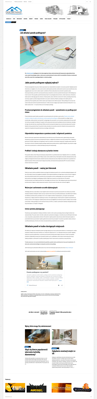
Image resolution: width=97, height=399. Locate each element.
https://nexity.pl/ (69, 247)
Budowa (25, 18)
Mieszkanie (19, 18)
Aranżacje (8, 18)
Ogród (41, 18)
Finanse (36, 18)
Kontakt (29, 1)
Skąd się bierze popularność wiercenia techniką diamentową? (36, 352)
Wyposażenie (62, 18)
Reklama (25, 1)
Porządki (55, 18)
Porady (68, 18)
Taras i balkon (48, 18)
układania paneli (29, 73)
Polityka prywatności (18, 1)
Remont (31, 18)
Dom (14, 18)
